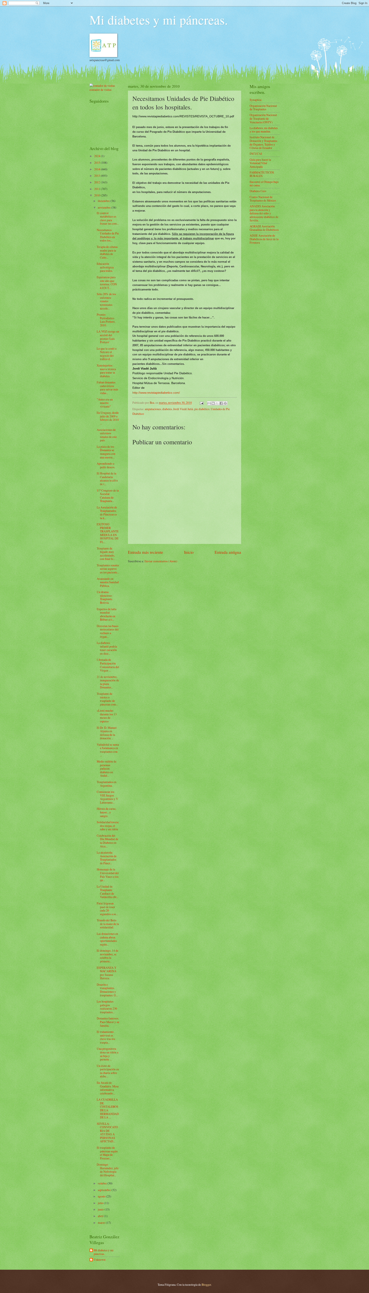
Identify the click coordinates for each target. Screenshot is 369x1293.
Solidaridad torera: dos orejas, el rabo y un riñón (108, 825)
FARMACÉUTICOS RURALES (262, 174)
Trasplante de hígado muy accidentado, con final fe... (106, 553)
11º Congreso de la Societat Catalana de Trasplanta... (108, 495)
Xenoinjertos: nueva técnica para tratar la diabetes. (106, 370)
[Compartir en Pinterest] (225, 403)
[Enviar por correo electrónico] (209, 403)
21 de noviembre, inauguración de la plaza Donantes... (108, 682)
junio (101, 1209)
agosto (102, 1196)
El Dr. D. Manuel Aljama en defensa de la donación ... (107, 733)
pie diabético (201, 409)
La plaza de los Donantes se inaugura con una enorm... (106, 452)
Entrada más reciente (145, 552)
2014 (97, 169)
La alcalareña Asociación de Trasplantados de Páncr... (107, 857)
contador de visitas (100, 90)
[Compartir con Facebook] (221, 403)
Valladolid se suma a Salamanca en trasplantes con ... (108, 749)
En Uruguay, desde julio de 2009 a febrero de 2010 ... (108, 418)
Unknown (99, 1260)
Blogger (206, 1285)
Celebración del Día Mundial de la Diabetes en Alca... (107, 841)
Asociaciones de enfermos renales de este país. (107, 435)
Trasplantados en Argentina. (106, 784)
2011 (97, 189)
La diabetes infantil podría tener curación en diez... (107, 648)
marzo (102, 1223)
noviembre (104, 207)
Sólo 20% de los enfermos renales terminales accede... (106, 301)
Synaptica (255, 100)
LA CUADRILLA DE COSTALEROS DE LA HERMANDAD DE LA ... (108, 1108)
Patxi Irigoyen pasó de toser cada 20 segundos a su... (107, 908)
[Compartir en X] (217, 403)
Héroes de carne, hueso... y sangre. (106, 812)
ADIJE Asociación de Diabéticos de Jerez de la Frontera (264, 238)
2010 (97, 195)
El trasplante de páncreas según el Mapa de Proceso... (107, 1153)
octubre (102, 1183)
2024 (97, 156)
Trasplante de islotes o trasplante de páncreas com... (107, 699)
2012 (97, 182)
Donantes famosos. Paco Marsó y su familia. (108, 1021)
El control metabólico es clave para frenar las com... (108, 218)
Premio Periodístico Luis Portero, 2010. (106, 319)
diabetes (167, 409)
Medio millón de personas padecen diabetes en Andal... (106, 768)
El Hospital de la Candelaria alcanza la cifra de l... (107, 478)
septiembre (104, 1190)
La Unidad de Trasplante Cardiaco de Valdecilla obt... (107, 891)
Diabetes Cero (258, 191)
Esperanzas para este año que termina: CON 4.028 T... (107, 282)
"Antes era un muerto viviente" (105, 402)
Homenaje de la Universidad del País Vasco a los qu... (108, 874)
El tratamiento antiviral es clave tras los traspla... (106, 1037)
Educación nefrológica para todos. (105, 267)
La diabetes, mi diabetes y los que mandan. (264, 130)
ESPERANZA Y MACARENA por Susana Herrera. (106, 973)
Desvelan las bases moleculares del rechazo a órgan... (108, 631)
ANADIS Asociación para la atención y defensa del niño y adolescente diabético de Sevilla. (264, 213)
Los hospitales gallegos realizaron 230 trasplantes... (107, 1006)
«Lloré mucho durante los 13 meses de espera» (107, 715)
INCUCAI (256, 154)
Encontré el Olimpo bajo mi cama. (264, 183)
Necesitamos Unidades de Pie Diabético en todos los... (108, 235)
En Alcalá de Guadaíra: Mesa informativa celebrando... (108, 1088)
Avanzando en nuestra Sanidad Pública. (108, 582)
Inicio (189, 552)
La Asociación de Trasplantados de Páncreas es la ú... (107, 512)
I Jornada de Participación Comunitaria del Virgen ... (108, 665)
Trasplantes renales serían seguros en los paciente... (108, 568)
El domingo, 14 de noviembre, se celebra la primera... (107, 955)
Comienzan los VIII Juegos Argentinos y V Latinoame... (107, 797)
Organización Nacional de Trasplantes (263, 107)
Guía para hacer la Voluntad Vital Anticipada (260, 163)
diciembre (104, 201)
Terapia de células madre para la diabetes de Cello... (107, 252)
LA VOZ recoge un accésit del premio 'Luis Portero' (108, 336)
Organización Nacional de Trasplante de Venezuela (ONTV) (263, 118)
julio (101, 1203)
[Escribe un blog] (213, 403)
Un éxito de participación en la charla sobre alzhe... (108, 1071)
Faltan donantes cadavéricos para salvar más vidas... (107, 387)
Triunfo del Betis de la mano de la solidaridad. (108, 923)
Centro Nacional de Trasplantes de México (263, 199)
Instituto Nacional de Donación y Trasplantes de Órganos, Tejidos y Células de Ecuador (263, 142)
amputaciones (153, 409)
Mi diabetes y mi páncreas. (158, 19)
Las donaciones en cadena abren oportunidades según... (107, 939)
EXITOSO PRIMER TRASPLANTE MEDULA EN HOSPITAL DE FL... (108, 533)
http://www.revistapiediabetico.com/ (156, 392)
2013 (97, 176)
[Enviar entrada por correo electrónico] (201, 403)
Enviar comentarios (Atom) (161, 561)
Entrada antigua (228, 552)
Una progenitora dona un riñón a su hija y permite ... (107, 1054)
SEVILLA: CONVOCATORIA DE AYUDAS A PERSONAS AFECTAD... (107, 1132)
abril (101, 1216)
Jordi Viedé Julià (183, 409)
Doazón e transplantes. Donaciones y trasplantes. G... (107, 989)
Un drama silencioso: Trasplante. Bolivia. (105, 597)
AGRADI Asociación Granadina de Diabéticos (264, 228)
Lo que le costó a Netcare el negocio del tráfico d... (106, 353)
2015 (97, 163)
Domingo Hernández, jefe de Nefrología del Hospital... (108, 1169)
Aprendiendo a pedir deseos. (106, 465)
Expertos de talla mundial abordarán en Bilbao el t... (106, 614)
